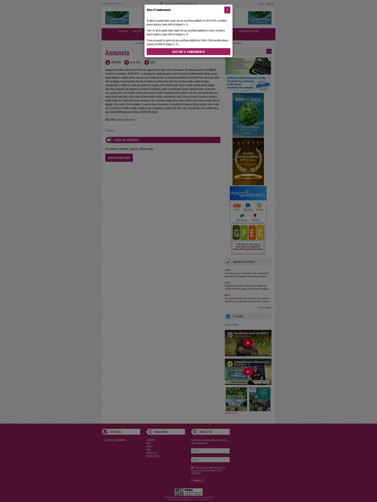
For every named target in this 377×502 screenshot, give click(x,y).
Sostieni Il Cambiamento (188, 52)
